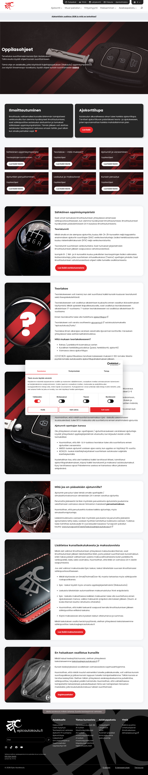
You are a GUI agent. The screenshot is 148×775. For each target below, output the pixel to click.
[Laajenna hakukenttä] (141, 8)
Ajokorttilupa (58, 735)
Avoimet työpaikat (107, 733)
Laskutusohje (105, 738)
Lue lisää (86, 130)
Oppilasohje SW (59, 746)
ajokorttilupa (100, 317)
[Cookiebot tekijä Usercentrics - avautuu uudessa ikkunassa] (110, 364)
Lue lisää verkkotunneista (71, 267)
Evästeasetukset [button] (122, 768)
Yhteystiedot (104, 725)
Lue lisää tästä (16, 164)
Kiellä (43, 410)
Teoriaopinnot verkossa (63, 730)
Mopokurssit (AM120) (85, 743)
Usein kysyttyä (59, 728)
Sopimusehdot (65, 694)
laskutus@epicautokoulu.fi (84, 661)
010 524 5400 (10, 756)
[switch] (62, 401)
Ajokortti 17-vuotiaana (62, 733)
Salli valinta (74, 410)
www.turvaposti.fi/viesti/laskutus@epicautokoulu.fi (86, 526)
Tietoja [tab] (106, 371)
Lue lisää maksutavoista (70, 632)
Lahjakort (103, 728)
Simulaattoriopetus (61, 741)
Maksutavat (58, 725)
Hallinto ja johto (129, 725)
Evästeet (106, 768)
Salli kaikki (105, 410)
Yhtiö (101, 730)
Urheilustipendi (129, 728)
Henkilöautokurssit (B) (85, 725)
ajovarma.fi (96, 322)
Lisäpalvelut (58, 738)
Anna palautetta (106, 735)
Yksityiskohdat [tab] (74, 371)
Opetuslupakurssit (84, 746)
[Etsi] (48, 740)
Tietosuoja (138, 768)
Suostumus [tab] (41, 371)
